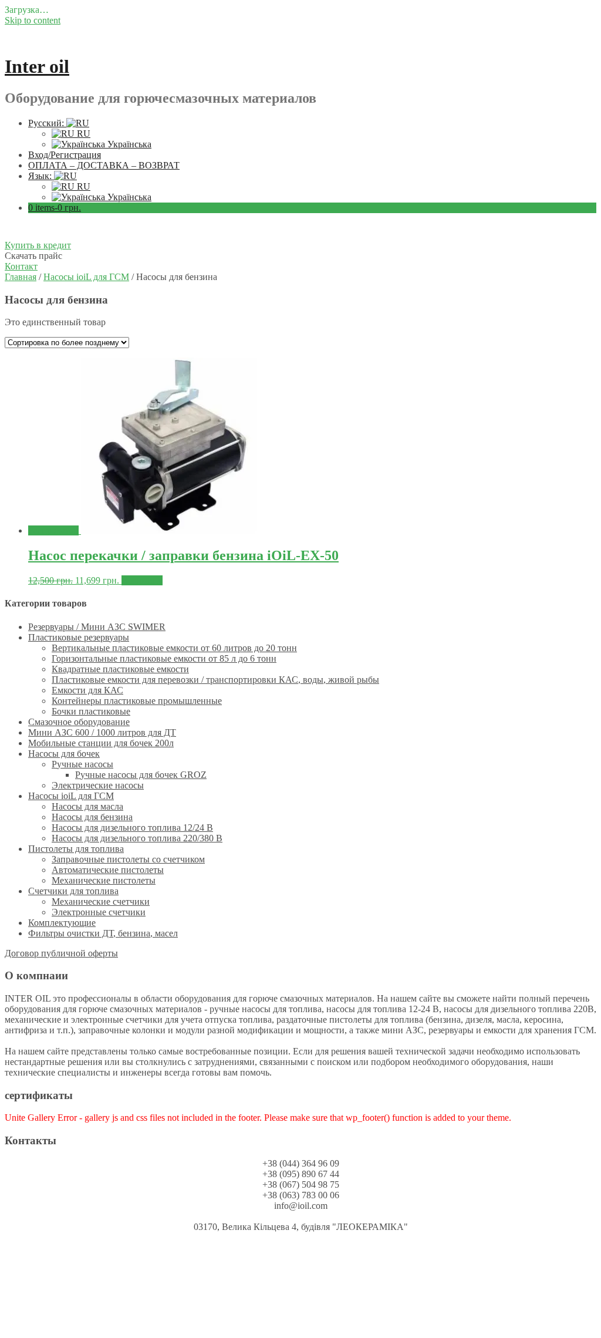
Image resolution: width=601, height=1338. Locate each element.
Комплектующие (62, 923)
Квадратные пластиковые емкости (120, 669)
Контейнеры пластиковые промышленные (137, 701)
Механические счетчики (101, 901)
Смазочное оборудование (79, 722)
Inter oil (37, 66)
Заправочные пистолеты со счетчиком (128, 859)
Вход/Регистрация (64, 155)
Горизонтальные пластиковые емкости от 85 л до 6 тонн (164, 658)
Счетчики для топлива (73, 891)
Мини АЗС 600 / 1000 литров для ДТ (102, 732)
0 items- (54, 208)
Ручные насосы (82, 764)
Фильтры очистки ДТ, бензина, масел (103, 933)
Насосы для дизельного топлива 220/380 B (137, 838)
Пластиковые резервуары (78, 637)
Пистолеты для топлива (76, 849)
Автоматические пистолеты (108, 870)
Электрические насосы (98, 785)
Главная (20, 277)
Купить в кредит (38, 245)
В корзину (142, 580)
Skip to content (32, 20)
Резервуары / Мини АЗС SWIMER (97, 627)
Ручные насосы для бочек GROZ (141, 775)
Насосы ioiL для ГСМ (86, 277)
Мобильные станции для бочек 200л (101, 743)
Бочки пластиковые (91, 711)
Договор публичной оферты (61, 953)
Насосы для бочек (64, 754)
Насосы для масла (87, 806)
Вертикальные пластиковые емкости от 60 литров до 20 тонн (174, 648)
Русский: (47, 123)
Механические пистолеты (104, 880)
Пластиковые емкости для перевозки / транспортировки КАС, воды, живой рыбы (215, 680)
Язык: (41, 176)
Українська (128, 144)
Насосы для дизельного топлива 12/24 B (132, 828)
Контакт (21, 266)
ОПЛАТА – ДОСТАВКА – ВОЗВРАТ (104, 165)
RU (82, 134)
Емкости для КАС (87, 690)
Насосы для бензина (92, 817)
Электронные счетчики (99, 912)
